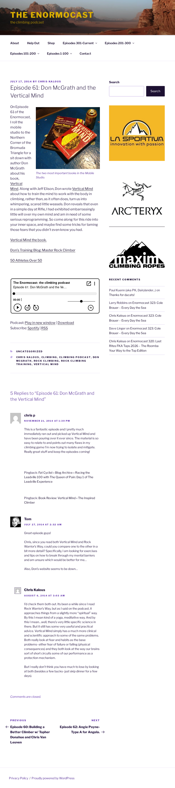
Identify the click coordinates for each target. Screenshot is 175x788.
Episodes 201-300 (118, 43)
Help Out (33, 43)
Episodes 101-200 (23, 53)
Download (66, 323)
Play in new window (40, 323)
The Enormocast (52, 15)
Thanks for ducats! (121, 295)
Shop (51, 43)
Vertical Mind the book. (28, 240)
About (14, 43)
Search (114, 82)
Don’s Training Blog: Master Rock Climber (42, 250)
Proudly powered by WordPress (53, 778)
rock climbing (46, 360)
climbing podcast (75, 357)
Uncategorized (29, 351)
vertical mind (46, 364)
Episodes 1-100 (58, 53)
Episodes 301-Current (78, 43)
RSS (44, 328)
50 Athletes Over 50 (26, 260)
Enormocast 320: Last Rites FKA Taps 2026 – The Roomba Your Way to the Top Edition (135, 345)
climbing (49, 357)
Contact (85, 53)
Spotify (33, 328)
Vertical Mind (82, 189)
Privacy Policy (18, 778)
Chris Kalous (49, 81)
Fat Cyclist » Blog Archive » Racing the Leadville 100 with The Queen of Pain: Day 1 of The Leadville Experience (58, 477)
